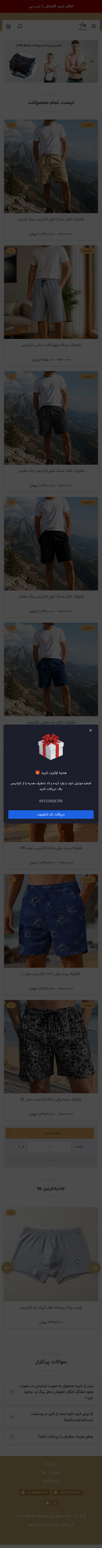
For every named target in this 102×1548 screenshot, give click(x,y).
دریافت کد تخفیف (51, 814)
